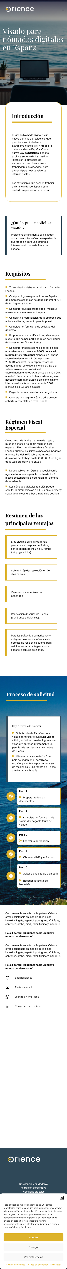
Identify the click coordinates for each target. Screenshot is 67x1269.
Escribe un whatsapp (27, 996)
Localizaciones (23, 977)
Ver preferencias (33, 1256)
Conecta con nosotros (28, 1006)
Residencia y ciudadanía (33, 1183)
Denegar (34, 1247)
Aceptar (33, 1237)
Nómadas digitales (33, 1191)
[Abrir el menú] (63, 9)
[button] (61, 1198)
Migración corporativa (33, 1187)
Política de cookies (15, 1264)
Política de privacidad (37, 1264)
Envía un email (23, 987)
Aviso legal (55, 1264)
